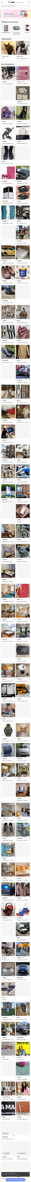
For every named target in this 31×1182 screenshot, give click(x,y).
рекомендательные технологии (13, 1175)
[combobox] (15, 6)
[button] (13, 55)
